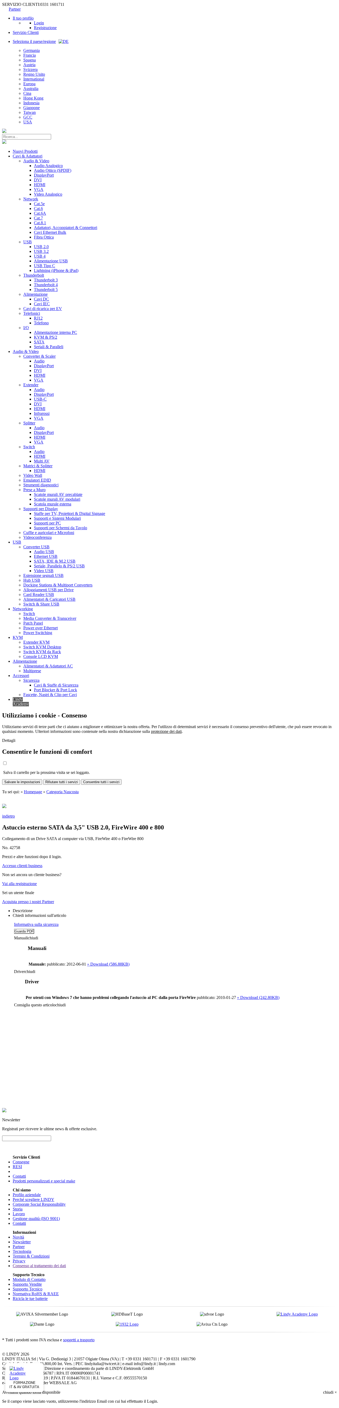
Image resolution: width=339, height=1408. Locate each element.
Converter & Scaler (39, 356)
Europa (29, 84)
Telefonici (31, 313)
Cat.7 (38, 218)
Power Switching (37, 632)
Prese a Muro (34, 489)
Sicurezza (31, 680)
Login (39, 23)
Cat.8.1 (40, 223)
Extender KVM (36, 642)
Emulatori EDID (37, 480)
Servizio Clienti (26, 32)
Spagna (29, 60)
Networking (23, 609)
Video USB (43, 570)
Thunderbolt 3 (46, 280)
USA (27, 122)
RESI (17, 1166)
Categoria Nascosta (62, 792)
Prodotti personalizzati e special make (44, 1181)
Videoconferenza (37, 537)
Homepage (33, 792)
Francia (29, 55)
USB (27, 242)
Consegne (21, 1162)
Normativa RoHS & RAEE (36, 1294)
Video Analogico (48, 194)
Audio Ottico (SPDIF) (52, 170)
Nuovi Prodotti (25, 151)
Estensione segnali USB (43, 575)
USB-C (40, 399)
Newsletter (22, 1242)
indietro (8, 816)
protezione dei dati (166, 731)
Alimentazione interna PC (55, 332)
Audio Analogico (48, 165)
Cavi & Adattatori (27, 156)
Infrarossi (42, 413)
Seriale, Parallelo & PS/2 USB (59, 566)
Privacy (19, 1261)
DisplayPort (44, 175)
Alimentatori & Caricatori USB (49, 599)
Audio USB (44, 551)
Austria (29, 64)
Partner (15, 9)
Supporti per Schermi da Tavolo (60, 528)
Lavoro (19, 1214)
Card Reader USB (38, 594)
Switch (29, 447)
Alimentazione (35, 294)
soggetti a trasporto (79, 1340)
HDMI (39, 184)
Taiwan (29, 112)
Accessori (21, 675)
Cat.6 (38, 208)
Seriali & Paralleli (48, 346)
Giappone (31, 107)
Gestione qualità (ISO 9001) (36, 1218)
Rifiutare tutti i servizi (61, 782)
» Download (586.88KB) (108, 964)
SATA (39, 342)
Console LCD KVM (40, 656)
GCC (27, 117)
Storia (18, 1209)
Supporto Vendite (27, 1284)
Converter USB (36, 547)
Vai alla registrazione (19, 883)
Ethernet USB (45, 556)
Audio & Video (36, 161)
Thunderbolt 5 (46, 289)
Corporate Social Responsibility (39, 1204)
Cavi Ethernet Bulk (50, 232)
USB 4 (40, 256)
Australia (30, 88)
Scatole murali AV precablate (58, 494)
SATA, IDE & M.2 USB (54, 561)
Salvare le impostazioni (22, 782)
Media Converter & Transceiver (49, 618)
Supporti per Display (40, 508)
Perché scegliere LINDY (33, 1199)
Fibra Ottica (44, 237)
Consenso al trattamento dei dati (39, 1265)
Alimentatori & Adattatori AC (48, 666)
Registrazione (45, 27)
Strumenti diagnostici (41, 485)
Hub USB (31, 580)
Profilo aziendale (27, 1194)
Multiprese (32, 671)
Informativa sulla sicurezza (36, 924)
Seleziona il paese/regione (34, 41)
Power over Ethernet (40, 628)
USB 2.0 (41, 246)
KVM (18, 637)
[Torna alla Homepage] (4, 131)
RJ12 (38, 318)
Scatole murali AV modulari (57, 499)
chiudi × (330, 1392)
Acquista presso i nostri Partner (28, 901)
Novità (18, 1237)
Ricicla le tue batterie (30, 1298)
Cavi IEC (42, 304)
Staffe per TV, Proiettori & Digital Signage (69, 513)
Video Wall (32, 475)
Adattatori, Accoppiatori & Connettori (65, 227)
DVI (38, 180)
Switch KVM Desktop (42, 647)
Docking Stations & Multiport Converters (57, 585)
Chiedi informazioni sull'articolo (39, 915)
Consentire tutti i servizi (101, 782)
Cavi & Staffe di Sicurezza (56, 685)
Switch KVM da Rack (42, 651)
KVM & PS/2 (45, 337)
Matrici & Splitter (37, 466)
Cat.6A (40, 213)
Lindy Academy (21, 701)
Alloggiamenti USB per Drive (48, 590)
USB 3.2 (41, 251)
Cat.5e (39, 203)
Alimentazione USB (51, 261)
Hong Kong (33, 98)
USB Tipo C (44, 265)
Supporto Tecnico (27, 1289)
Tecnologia (22, 1251)
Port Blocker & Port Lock (55, 690)
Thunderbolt (33, 275)
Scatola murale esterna (52, 504)
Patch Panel (33, 623)
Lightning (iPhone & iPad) (56, 270)
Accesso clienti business (22, 865)
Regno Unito (34, 74)
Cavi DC (41, 299)
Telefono (41, 323)
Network (30, 199)
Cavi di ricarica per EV (42, 308)
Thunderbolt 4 (46, 285)
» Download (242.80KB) (258, 997)
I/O (26, 327)
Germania (31, 50)
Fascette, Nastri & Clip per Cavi (50, 694)
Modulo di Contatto (29, 1279)
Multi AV (42, 461)
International (33, 79)
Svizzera (30, 69)
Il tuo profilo (23, 18)
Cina (27, 93)
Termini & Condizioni (31, 1256)
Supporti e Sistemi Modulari (57, 518)
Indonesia (31, 103)
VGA (38, 189)
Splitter (29, 423)
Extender (30, 385)
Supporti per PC (47, 523)
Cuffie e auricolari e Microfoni (48, 532)
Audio (39, 361)
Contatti (19, 1176)
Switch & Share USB (41, 604)
